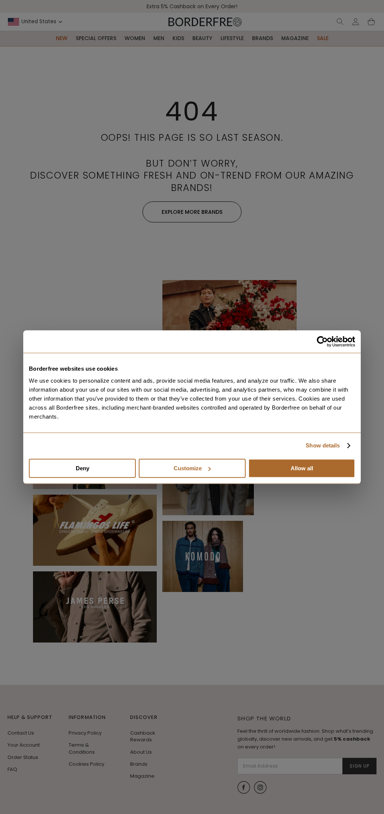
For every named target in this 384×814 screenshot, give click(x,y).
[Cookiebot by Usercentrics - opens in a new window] (322, 341)
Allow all (302, 468)
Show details (323, 445)
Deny (82, 468)
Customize (188, 468)
